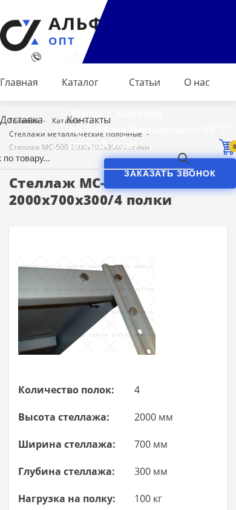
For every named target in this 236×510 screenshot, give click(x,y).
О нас (197, 82)
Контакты (89, 119)
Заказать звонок (170, 173)
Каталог (80, 82)
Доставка (21, 119)
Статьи (144, 82)
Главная (19, 82)
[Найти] (183, 158)
